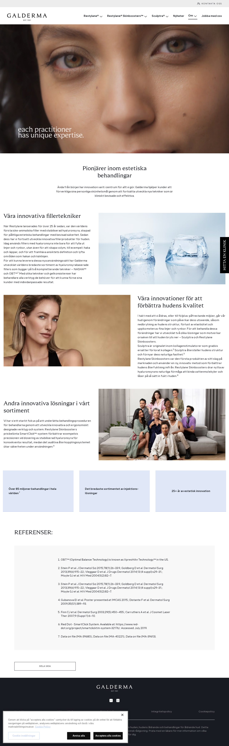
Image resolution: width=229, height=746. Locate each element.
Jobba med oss (211, 16)
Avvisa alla (79, 735)
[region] (65, 727)
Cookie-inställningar (24, 735)
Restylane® (91, 16)
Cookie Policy (42, 726)
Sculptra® (158, 16)
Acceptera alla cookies (108, 735)
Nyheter (178, 16)
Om (190, 16)
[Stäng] (122, 715)
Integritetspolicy (161, 711)
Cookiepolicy (207, 711)
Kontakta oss (212, 4)
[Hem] (114, 688)
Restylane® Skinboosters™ (125, 16)
